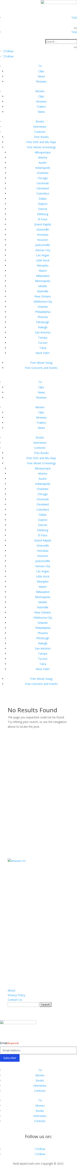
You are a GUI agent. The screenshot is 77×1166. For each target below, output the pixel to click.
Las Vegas (42, 255)
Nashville (42, 291)
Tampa (42, 337)
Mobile (42, 286)
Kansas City (42, 250)
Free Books (41, 137)
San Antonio (43, 332)
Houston (42, 240)
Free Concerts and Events (41, 368)
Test (74, 17)
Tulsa (42, 348)
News (41, 76)
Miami (43, 271)
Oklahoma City (42, 301)
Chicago (43, 178)
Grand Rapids (42, 224)
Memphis (43, 265)
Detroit (42, 209)
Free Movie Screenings (41, 147)
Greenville (43, 229)
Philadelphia (42, 312)
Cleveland (43, 188)
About (11, 990)
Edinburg (42, 214)
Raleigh (42, 327)
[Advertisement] (38, 788)
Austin (43, 162)
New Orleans (42, 296)
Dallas (43, 198)
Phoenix (43, 317)
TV (40, 66)
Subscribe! (9, 1058)
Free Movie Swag (41, 363)
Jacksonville (42, 245)
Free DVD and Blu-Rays (41, 142)
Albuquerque (43, 152)
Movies (40, 91)
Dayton (42, 204)
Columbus (42, 193)
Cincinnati (43, 183)
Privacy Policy (16, 995)
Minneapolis (42, 281)
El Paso (42, 219)
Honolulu (42, 234)
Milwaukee (43, 276)
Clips (41, 71)
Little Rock (42, 260)
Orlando (43, 307)
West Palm (43, 353)
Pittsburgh (42, 322)
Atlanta (42, 157)
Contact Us (15, 1000)
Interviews (39, 126)
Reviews (41, 81)
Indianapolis (42, 168)
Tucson (42, 343)
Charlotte (43, 173)
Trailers (41, 106)
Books (40, 121)
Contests (40, 132)
